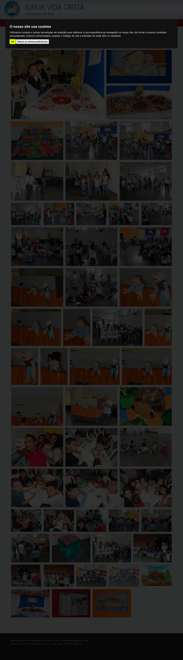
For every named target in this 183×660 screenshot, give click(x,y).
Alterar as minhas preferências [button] (32, 41)
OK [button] (12, 41)
